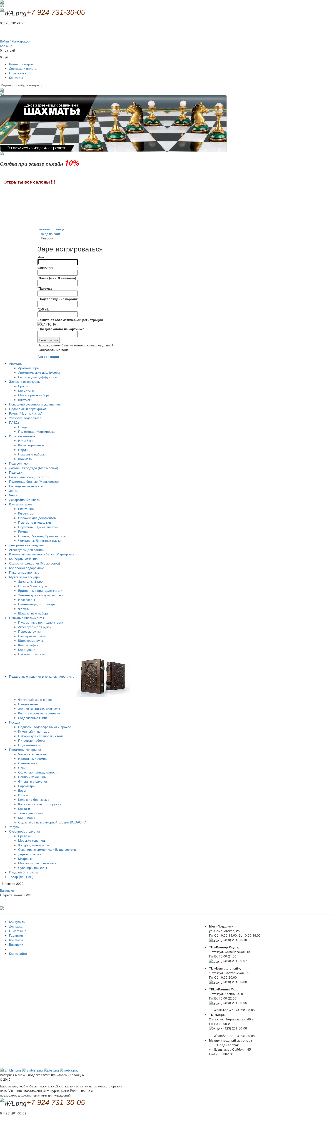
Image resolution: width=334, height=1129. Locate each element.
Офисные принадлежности (38, 772)
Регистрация (21, 41)
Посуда (15, 722)
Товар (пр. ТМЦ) (21, 876)
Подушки (15, 472)
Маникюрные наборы (34, 395)
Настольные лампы (32, 758)
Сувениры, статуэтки (25, 831)
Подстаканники (29, 745)
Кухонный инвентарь (33, 731)
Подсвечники (18, 463)
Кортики (24, 808)
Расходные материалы (26, 486)
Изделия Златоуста (23, 872)
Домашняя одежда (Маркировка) (33, 467)
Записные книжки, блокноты (39, 708)
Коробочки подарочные (26, 567)
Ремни (23, 531)
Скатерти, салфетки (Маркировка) (34, 563)
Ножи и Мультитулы (32, 586)
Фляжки (24, 608)
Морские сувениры (32, 840)
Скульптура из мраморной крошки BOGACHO (52, 822)
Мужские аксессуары (25, 576)
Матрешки (25, 858)
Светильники (27, 763)
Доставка (15, 926)
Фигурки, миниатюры (34, 845)
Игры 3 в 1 (26, 440)
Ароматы (16, 363)
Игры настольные (22, 436)
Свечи (22, 767)
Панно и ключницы (32, 776)
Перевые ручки (29, 631)
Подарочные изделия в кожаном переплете (42, 676)
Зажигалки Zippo (30, 581)
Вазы (22, 790)
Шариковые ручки (31, 640)
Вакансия (7, 890)
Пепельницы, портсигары (37, 604)
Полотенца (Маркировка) (37, 431)
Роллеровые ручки (32, 636)
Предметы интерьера (25, 749)
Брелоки (24, 835)
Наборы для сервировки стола (41, 736)
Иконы (23, 795)
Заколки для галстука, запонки (40, 595)
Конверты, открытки (23, 558)
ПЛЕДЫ (15, 422)
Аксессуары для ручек (34, 626)
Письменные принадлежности (40, 622)
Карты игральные (31, 445)
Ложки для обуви (30, 813)
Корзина (6, 45)
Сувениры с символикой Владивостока (47, 849)
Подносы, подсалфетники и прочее (44, 726)
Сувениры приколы (32, 867)
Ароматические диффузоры (39, 372)
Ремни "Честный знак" (25, 413)
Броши (23, 386)
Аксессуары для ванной (27, 549)
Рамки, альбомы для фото (29, 477)
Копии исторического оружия (39, 804)
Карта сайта (18, 953)
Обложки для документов (37, 517)
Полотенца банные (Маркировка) (34, 481)
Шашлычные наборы (33, 613)
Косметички (26, 390)
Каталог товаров (21, 64)
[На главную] (2, 5)
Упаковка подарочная (25, 417)
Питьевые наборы (31, 740)
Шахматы (25, 458)
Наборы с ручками (32, 654)
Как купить (17, 921)
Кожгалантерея (21, 504)
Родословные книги (32, 717)
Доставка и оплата (23, 68)
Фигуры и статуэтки (32, 781)
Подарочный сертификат (27, 408)
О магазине (17, 73)
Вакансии (16, 944)
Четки (13, 495)
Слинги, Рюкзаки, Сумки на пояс (42, 536)
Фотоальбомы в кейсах (35, 699)
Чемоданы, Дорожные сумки (39, 540)
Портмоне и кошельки (34, 522)
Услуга (14, 826)
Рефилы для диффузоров (37, 377)
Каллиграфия (28, 645)
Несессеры (26, 599)
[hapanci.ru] (2, 907)
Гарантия (16, 935)
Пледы (23, 427)
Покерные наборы (31, 454)
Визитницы (26, 508)
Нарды (23, 449)
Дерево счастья (29, 854)
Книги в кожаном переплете (39, 713)
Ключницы (26, 513)
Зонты (13, 490)
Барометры (26, 785)
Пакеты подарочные (24, 572)
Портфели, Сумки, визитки (38, 527)
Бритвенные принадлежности (40, 590)
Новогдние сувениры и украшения (34, 404)
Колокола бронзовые (33, 799)
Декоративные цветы (24, 499)
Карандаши (26, 649)
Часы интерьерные (32, 754)
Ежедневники (28, 704)
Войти (4, 41)
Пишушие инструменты (27, 617)
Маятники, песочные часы (37, 863)
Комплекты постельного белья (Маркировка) (42, 554)
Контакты (16, 77)
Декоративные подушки (26, 545)
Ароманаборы (28, 368)
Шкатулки (25, 399)
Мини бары (26, 817)
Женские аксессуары (25, 381)
